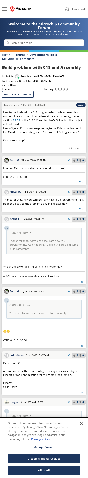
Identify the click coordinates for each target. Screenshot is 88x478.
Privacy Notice (40, 439)
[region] (44, 447)
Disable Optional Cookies (44, 458)
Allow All (44, 470)
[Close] (81, 423)
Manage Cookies (44, 447)
